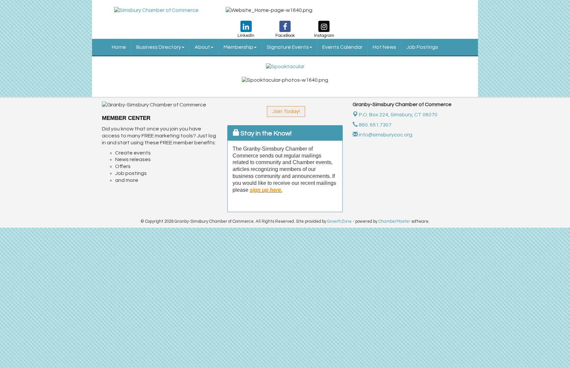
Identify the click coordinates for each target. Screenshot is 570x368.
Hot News (384, 47)
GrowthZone (339, 221)
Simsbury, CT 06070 (398, 114)
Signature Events (288, 47)
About (202, 47)
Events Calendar (342, 47)
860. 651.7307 (375, 124)
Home (119, 47)
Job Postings (422, 47)
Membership (238, 47)
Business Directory (158, 47)
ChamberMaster (394, 221)
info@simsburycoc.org (385, 134)
